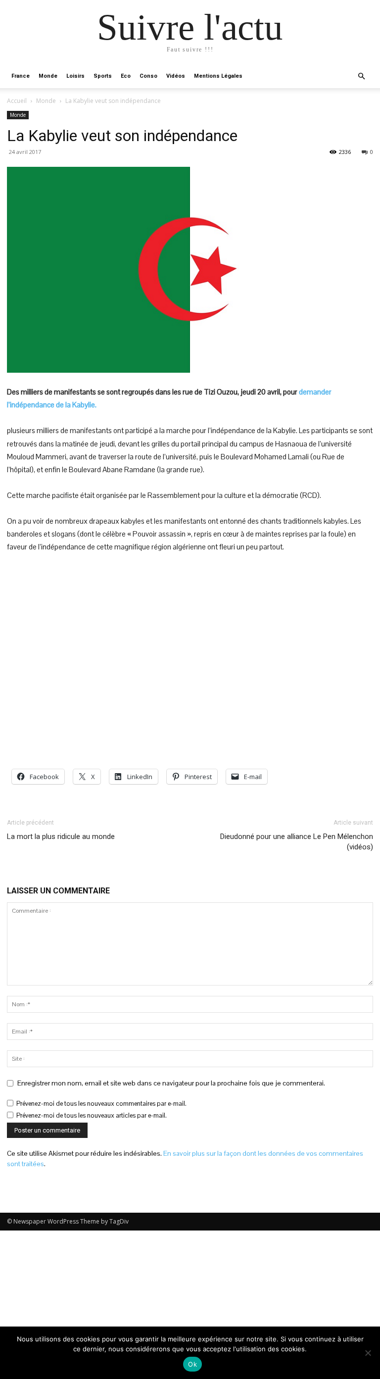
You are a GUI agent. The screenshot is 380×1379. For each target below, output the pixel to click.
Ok (192, 1364)
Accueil (17, 101)
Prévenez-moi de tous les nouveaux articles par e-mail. (91, 1115)
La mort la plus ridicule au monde (61, 836)
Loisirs (75, 76)
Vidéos (175, 76)
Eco (126, 76)
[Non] (368, 1353)
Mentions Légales (218, 76)
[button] (361, 76)
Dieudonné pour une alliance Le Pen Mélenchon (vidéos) (296, 841)
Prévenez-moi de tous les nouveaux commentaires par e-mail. (101, 1103)
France (20, 76)
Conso (148, 76)
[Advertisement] (190, 635)
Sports (103, 76)
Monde (48, 76)
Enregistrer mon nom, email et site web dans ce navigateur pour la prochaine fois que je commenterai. (171, 1083)
